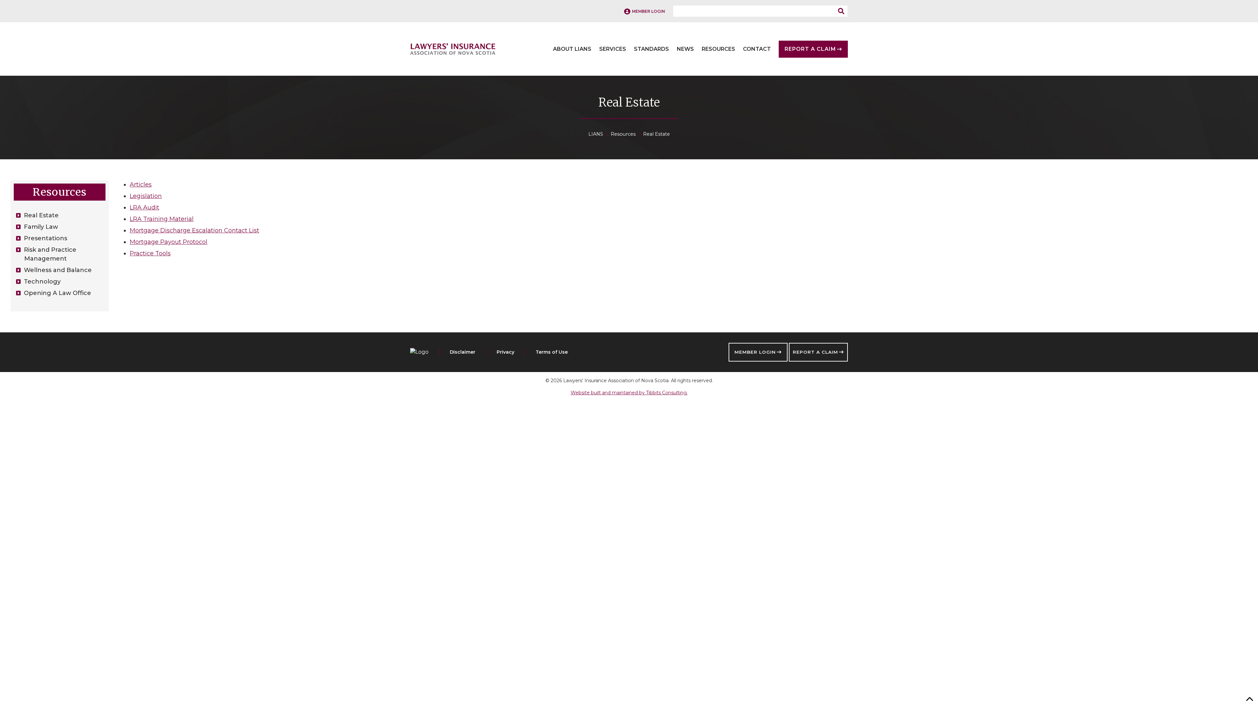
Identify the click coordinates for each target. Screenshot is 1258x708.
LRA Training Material (162, 219)
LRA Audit (144, 207)
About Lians (572, 49)
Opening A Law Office (57, 293)
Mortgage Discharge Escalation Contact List (194, 230)
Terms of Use (552, 352)
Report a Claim (815, 352)
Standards (651, 49)
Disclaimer (462, 352)
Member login (648, 11)
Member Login (755, 352)
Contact (757, 49)
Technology (42, 281)
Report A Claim (810, 49)
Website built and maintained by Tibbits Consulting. (629, 393)
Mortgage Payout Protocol (168, 242)
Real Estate (41, 215)
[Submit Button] (843, 11)
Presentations (45, 238)
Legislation (146, 196)
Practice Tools (150, 253)
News (685, 49)
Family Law (41, 226)
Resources (718, 49)
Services (612, 49)
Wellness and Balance (58, 270)
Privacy (505, 352)
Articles (141, 184)
